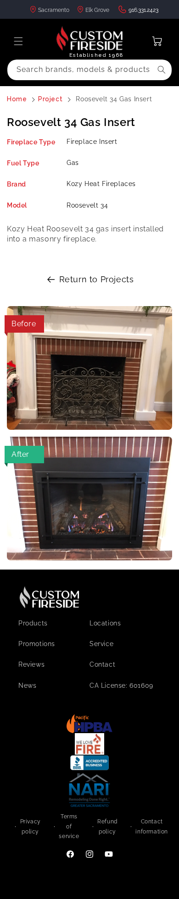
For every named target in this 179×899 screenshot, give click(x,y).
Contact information (151, 826)
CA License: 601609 (121, 685)
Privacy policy (30, 826)
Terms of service (69, 826)
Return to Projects (96, 279)
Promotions (36, 643)
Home (17, 99)
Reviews (31, 664)
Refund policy (107, 826)
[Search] (161, 70)
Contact (102, 664)
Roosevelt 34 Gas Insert (114, 99)
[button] (18, 41)
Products (33, 623)
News (27, 685)
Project (50, 99)
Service (101, 643)
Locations (105, 623)
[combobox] (89, 70)
